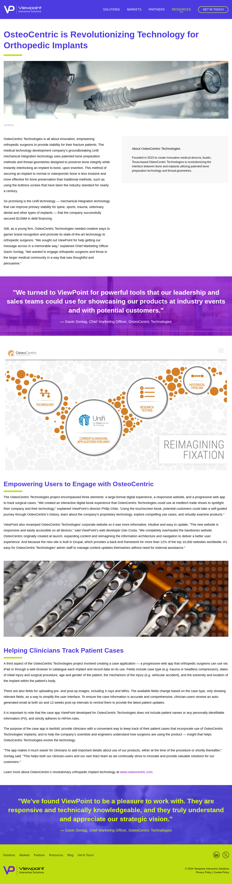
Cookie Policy (221, 872)
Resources (181, 9)
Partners (157, 9)
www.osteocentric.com (136, 772)
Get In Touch (213, 9)
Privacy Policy (204, 872)
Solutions (111, 9)
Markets (134, 9)
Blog (70, 855)
